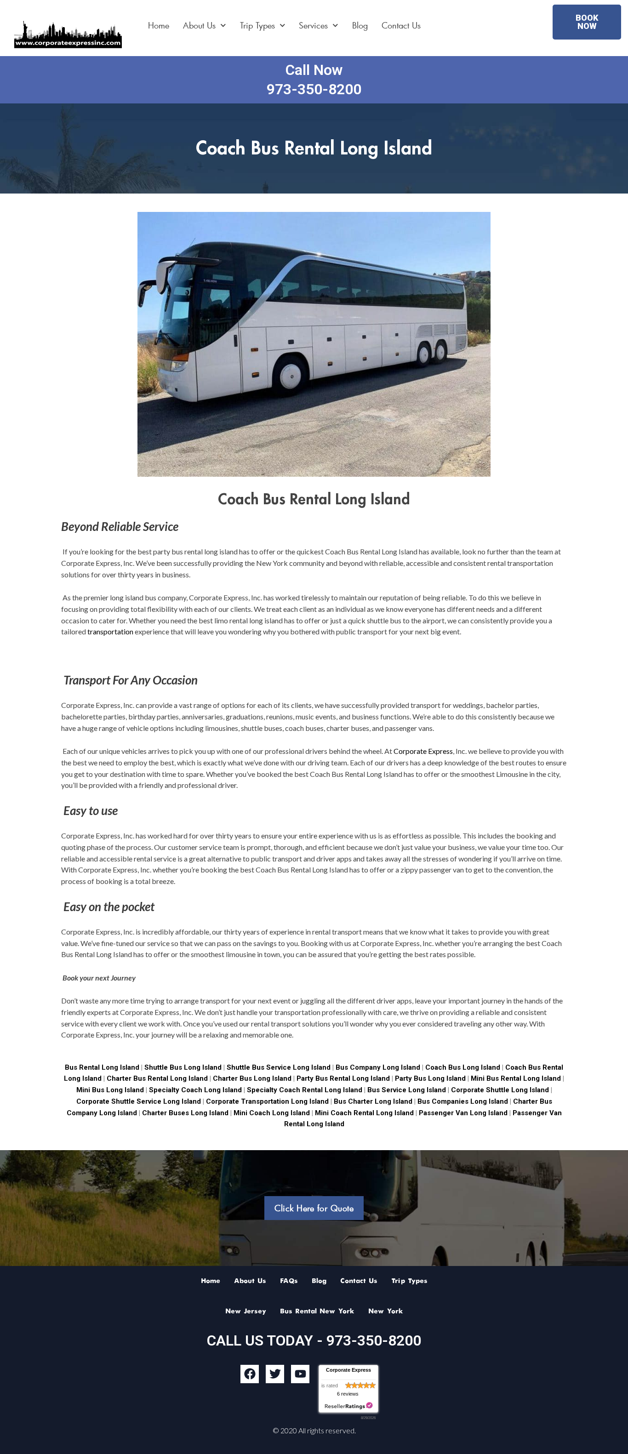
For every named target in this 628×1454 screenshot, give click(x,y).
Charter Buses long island (184, 1113)
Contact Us (401, 25)
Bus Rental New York (317, 1311)
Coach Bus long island (463, 1067)
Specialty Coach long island (195, 1090)
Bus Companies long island (462, 1101)
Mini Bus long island (110, 1090)
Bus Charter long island (373, 1101)
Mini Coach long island (272, 1113)
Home (158, 25)
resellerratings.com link (348, 1406)
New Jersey (245, 1311)
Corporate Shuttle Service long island (138, 1101)
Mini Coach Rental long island (364, 1113)
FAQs (289, 1281)
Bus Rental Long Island (102, 1067)
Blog (360, 25)
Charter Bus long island (252, 1078)
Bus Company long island (379, 1067)
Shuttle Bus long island (183, 1067)
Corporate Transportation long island (267, 1101)
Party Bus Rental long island (343, 1078)
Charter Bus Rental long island (157, 1078)
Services (313, 25)
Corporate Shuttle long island (499, 1090)
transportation (110, 631)
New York (385, 1311)
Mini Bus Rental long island (516, 1078)
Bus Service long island (406, 1090)
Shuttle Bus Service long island (279, 1067)
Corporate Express (423, 751)
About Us (199, 25)
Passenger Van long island (462, 1113)
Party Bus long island (430, 1078)
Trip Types (257, 25)
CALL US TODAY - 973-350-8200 (314, 1340)
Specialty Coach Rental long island (304, 1090)
